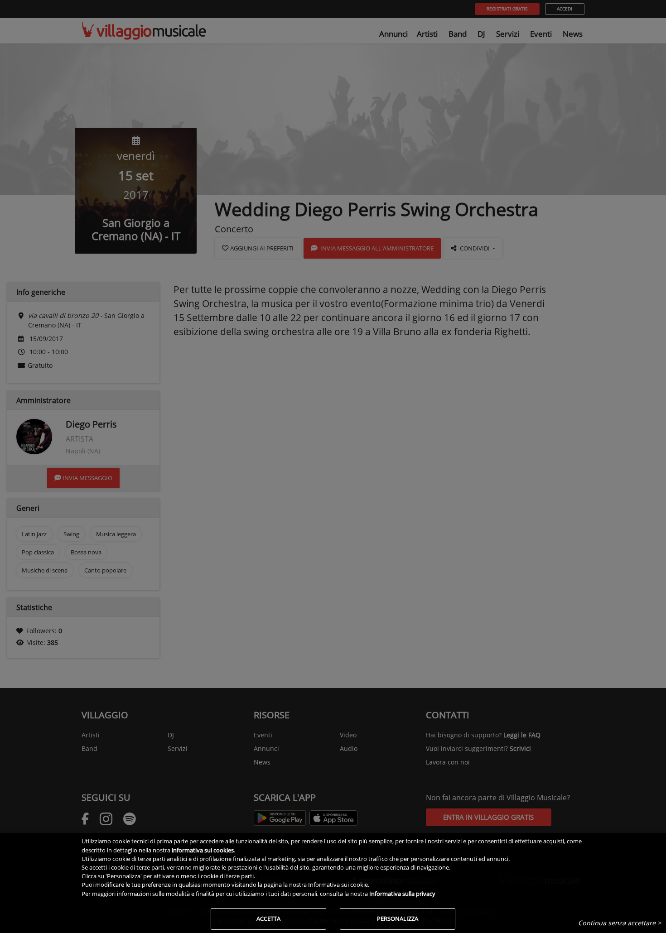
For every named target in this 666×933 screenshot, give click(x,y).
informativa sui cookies (203, 850)
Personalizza (397, 918)
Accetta (268, 918)
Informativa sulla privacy (402, 894)
